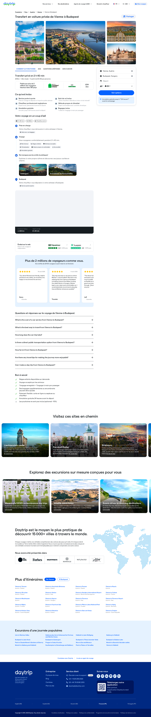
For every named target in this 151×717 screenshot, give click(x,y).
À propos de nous (52, 675)
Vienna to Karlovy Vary (22, 610)
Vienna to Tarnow (21, 586)
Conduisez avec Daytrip (65, 658)
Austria (32, 12)
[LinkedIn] (106, 676)
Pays (25, 12)
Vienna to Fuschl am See (53, 604)
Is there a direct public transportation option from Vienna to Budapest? (44, 342)
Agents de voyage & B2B (82, 4)
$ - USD (125, 4)
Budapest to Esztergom (53, 640)
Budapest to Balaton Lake (114, 640)
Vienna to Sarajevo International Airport (88, 592)
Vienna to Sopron (50, 598)
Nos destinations (63, 4)
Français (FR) (103, 703)
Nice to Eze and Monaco (84, 642)
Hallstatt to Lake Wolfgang (84, 635)
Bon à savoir (67, 69)
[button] (32, 285)
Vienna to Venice (50, 592)
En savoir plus (8, 453)
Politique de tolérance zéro (128, 712)
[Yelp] (119, 676)
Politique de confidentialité (86, 712)
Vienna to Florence (82, 598)
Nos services (47, 4)
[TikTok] (114, 676)
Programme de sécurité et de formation (107, 712)
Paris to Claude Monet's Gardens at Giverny (29, 642)
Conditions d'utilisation (58, 712)
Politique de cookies (72, 712)
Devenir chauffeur (103, 4)
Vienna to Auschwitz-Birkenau (55, 586)
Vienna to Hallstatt (112, 645)
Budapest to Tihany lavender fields (87, 640)
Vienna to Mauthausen (22, 598)
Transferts (18, 12)
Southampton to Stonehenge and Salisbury (59, 645)
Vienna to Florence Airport (114, 598)
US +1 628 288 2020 (76, 679)
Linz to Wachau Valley (22, 635)
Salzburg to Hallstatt (112, 635)
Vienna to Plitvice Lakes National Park (88, 604)
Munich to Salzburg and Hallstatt (25, 645)
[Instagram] (102, 676)
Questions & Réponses (51, 69)
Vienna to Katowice (51, 610)
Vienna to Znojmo (111, 610)
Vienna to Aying (111, 604)
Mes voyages (141, 4)
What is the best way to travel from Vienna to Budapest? (38, 327)
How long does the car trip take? (28, 335)
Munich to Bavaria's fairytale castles (118, 642)
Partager (130, 16)
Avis (39, 69)
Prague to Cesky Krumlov (54, 642)
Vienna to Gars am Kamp (84, 610)
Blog (47, 679)
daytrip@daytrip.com (77, 686)
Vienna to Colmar (111, 592)
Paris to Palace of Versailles (84, 645)
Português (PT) (132, 703)
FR (116, 4)
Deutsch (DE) (74, 703)
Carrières (49, 682)
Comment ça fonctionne (25, 69)
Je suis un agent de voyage (84, 658)
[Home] (9, 4)
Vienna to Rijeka (20, 604)
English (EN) (18, 703)
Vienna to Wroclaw (21, 592)
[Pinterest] (110, 676)
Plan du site (50, 686)
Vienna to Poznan (81, 586)
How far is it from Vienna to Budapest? (31, 350)
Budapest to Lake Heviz (22, 640)
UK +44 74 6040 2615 (76, 682)
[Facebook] (98, 676)
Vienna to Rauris (111, 586)
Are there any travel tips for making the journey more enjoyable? (41, 357)
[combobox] (116, 71)
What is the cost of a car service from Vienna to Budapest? (39, 320)
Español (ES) (46, 703)
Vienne (39, 12)
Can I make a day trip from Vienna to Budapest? (35, 365)
